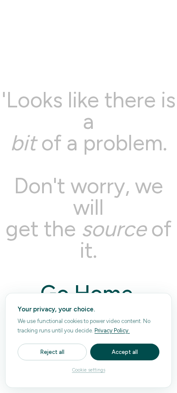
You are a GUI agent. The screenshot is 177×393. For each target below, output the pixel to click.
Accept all (125, 352)
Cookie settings (88, 370)
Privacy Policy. (112, 330)
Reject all (52, 352)
